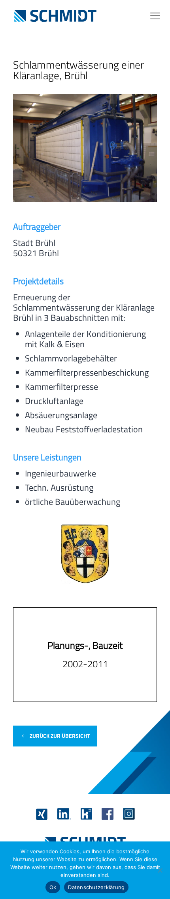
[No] (160, 870)
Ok (53, 887)
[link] (42, 814)
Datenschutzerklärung (96, 887)
